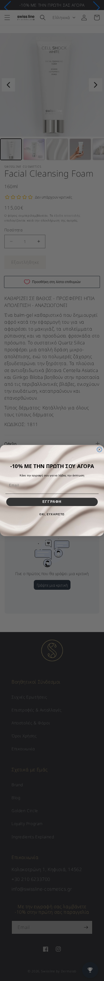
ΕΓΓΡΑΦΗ (52, 501)
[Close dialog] (99, 449)
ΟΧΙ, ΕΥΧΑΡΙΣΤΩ (52, 514)
